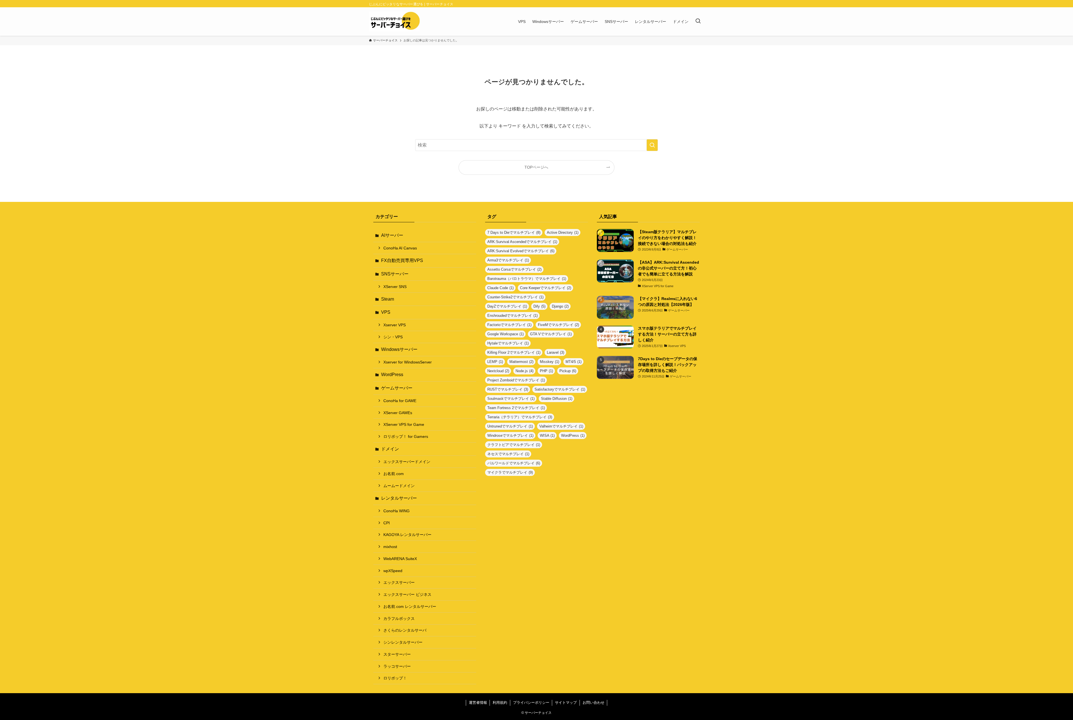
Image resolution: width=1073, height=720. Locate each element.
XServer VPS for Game (403, 424)
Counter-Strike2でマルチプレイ (515, 297)
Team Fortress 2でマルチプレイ (516, 408)
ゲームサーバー (396, 388)
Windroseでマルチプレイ (510, 435)
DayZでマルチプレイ (507, 306)
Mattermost (521, 362)
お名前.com (393, 473)
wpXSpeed (392, 570)
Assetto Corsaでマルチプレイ (514, 269)
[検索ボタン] (698, 21)
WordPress (392, 374)
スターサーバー (397, 654)
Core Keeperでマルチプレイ (545, 288)
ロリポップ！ (395, 678)
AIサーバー (392, 235)
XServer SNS (395, 286)
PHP (546, 371)
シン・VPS (393, 337)
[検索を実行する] (652, 145)
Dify (539, 306)
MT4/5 (573, 362)
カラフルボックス (399, 618)
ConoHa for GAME (399, 400)
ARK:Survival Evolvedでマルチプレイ (520, 251)
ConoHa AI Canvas (400, 248)
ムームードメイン (399, 485)
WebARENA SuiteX (400, 558)
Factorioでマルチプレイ (509, 325)
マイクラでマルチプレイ (510, 472)
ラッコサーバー (397, 666)
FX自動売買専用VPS (402, 260)
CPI (386, 523)
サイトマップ (566, 702)
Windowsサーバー (399, 349)
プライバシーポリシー (531, 702)
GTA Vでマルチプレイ (551, 334)
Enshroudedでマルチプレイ (512, 315)
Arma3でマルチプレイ (508, 260)
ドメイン (390, 449)
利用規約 (500, 702)
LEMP (495, 362)
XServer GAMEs (397, 412)
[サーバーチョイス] (394, 21)
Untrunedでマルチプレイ (510, 426)
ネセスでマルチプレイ (508, 454)
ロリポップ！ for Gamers (405, 436)
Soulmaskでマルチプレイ (511, 398)
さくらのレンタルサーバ (404, 630)
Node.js (524, 371)
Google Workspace (505, 334)
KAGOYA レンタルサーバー (407, 534)
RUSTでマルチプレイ (507, 389)
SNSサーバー (395, 274)
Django (560, 306)
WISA (547, 435)
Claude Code (500, 288)
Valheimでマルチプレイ (561, 426)
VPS (385, 312)
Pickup (567, 371)
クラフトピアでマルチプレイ (513, 445)
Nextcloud (498, 371)
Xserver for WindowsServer (407, 362)
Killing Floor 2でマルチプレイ (513, 352)
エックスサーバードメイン (406, 461)
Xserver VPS (394, 325)
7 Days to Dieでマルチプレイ (513, 232)
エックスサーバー (399, 582)
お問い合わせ (593, 702)
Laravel (555, 352)
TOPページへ (536, 167)
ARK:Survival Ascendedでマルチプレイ (522, 242)
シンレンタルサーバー (402, 642)
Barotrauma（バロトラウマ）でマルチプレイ (526, 279)
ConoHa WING (396, 511)
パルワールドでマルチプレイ (513, 463)
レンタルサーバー (399, 498)
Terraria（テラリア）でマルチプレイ (519, 417)
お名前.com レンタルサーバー (409, 606)
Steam (387, 299)
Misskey (549, 362)
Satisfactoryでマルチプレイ (560, 389)
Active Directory (562, 232)
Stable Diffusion (556, 398)
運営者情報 (478, 702)
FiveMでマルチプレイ (558, 325)
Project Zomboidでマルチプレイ (516, 380)
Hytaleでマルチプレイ (508, 343)
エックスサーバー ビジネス (407, 594)
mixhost (390, 546)
